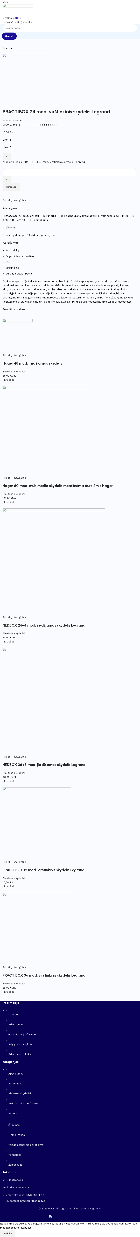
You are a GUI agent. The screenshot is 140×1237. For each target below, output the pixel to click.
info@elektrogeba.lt (32, 1200)
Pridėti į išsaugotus (14, 200)
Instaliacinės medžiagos (23, 1103)
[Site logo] (18, 9)
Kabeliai (13, 1113)
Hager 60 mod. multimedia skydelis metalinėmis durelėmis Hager (58, 485)
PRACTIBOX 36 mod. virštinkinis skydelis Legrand (44, 975)
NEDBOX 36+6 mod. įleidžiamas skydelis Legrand (44, 764)
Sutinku (7, 1233)
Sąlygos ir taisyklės (20, 1044)
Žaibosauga (15, 1164)
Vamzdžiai (14, 1154)
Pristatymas (15, 1024)
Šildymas (14, 1125)
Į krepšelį (11, 187)
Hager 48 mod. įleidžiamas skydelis (32, 363)
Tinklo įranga (16, 1134)
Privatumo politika (19, 1054)
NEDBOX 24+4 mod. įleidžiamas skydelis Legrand (44, 625)
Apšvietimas (15, 1073)
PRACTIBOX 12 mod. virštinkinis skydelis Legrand (44, 870)
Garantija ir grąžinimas (22, 1034)
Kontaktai (14, 1014)
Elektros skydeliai (14, 371)
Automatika (15, 1083)
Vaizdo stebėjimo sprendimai (26, 1144)
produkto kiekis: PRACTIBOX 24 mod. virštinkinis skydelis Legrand (44, 162)
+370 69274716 (35, 1195)
